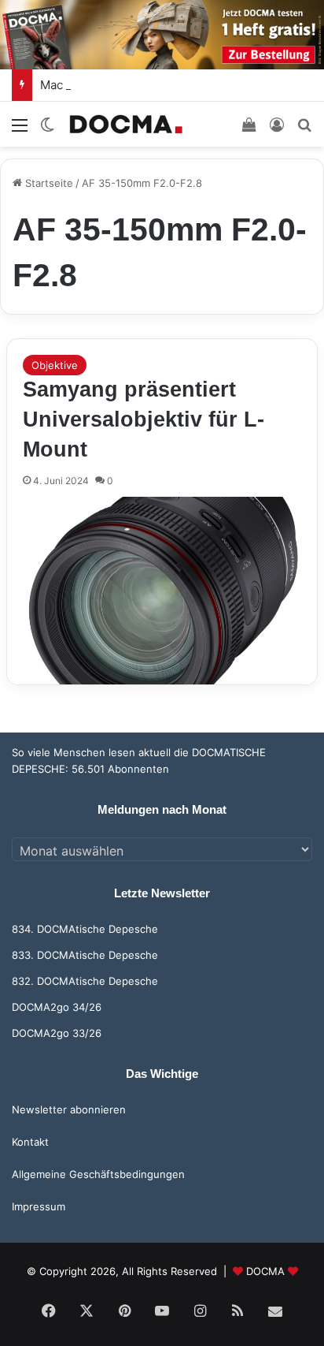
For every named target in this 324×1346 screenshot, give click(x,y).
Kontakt (30, 1141)
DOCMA (265, 1271)
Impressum (38, 1206)
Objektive (54, 365)
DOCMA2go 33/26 (56, 1033)
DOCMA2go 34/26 (56, 1007)
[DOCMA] (126, 124)
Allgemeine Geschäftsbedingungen (98, 1174)
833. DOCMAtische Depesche (85, 955)
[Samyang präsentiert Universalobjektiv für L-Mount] (162, 590)
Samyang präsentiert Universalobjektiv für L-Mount (143, 419)
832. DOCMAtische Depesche (85, 981)
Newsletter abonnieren (69, 1109)
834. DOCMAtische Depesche (85, 929)
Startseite (47, 183)
